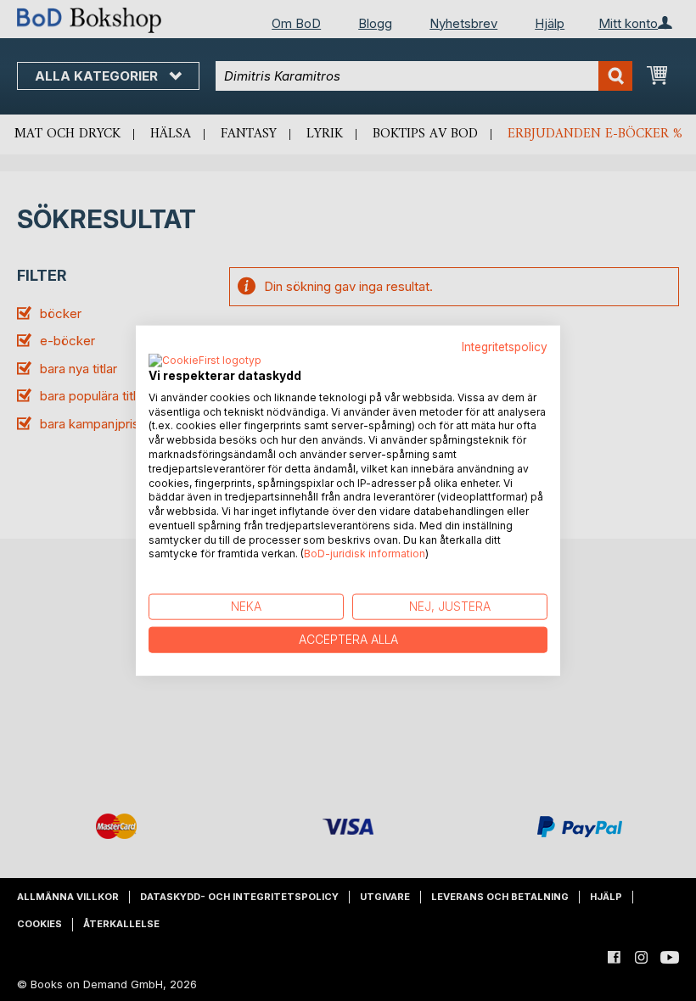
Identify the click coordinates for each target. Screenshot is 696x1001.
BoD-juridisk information (364, 553)
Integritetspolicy (504, 347)
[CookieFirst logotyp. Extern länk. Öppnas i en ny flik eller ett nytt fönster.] (205, 360)
